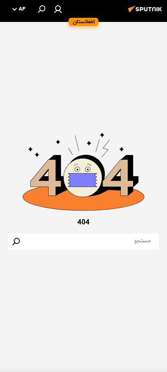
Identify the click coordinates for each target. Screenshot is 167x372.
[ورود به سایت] (58, 9)
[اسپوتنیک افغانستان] (146, 13)
